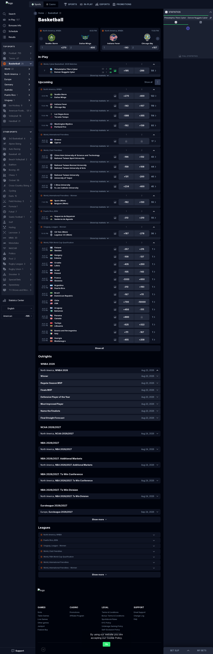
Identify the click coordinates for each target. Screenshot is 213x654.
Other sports (10, 132)
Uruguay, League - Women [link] (54, 227)
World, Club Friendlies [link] (52, 150)
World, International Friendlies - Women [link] (60, 195)
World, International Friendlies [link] (56, 134)
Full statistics (190, 56)
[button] (50, 4)
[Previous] (41, 38)
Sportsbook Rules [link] (109, 619)
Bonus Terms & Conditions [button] (113, 616)
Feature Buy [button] (43, 630)
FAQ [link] (135, 619)
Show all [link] (148, 82)
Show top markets (98, 75)
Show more (98, 519)
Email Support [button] (139, 612)
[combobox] (17, 308)
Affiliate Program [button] (77, 616)
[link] (16, 4)
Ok (106, 644)
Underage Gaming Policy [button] (112, 626)
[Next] (157, 38)
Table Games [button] (43, 616)
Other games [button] (43, 623)
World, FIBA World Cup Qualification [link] (58, 242)
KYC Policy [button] (106, 623)
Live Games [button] (43, 619)
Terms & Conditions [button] (110, 612)
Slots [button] (40, 612)
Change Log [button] (139, 616)
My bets (201, 650)
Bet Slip (174, 650)
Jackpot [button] (41, 626)
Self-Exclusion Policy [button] (111, 630)
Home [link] (41, 13)
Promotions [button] (75, 612)
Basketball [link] (53, 13)
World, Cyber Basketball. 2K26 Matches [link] (60, 64)
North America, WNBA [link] (52, 89)
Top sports (9, 46)
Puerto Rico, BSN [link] (50, 211)
